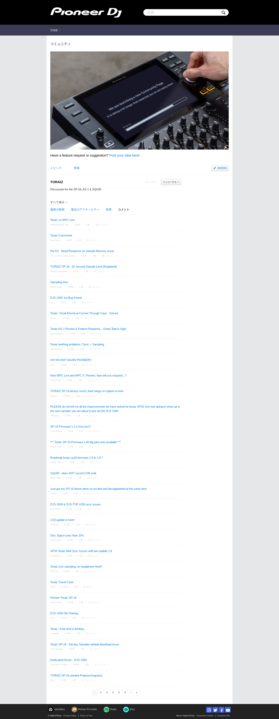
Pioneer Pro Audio (87, 709)
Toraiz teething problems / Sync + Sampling (77, 344)
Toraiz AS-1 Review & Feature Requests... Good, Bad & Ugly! (88, 328)
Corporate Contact (205, 715)
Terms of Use (86, 715)
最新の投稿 (57, 209)
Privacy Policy (69, 715)
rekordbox (59, 709)
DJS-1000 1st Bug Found (66, 297)
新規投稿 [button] (222, 168)
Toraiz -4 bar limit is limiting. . (68, 628)
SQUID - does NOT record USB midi (73, 473)
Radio (113, 709)
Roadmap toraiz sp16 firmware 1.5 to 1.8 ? (76, 457)
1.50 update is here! (62, 519)
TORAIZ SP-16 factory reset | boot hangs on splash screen (87, 391)
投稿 (77, 167)
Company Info (223, 715)
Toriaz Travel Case (61, 582)
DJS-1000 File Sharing (64, 613)
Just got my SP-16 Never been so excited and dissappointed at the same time (98, 488)
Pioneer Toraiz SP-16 (63, 597)
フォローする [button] (170, 182)
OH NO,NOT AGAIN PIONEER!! (70, 359)
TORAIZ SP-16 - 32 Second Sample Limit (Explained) (83, 266)
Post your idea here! (124, 155)
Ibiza (132, 709)
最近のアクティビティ (85, 209)
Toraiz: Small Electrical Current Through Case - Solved (84, 313)
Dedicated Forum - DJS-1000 (68, 660)
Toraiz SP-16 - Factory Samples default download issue (84, 644)
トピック (56, 167)
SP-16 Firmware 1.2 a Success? (70, 426)
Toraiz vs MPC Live (62, 219)
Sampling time (59, 282)
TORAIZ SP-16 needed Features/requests (76, 675)
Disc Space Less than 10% (67, 535)
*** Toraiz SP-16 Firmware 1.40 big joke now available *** (85, 442)
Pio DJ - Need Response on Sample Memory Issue (82, 251)
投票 (109, 209)
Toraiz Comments (61, 235)
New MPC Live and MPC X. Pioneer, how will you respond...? (88, 375)
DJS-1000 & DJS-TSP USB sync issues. (75, 504)
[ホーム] (86, 12)
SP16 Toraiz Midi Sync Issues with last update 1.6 (81, 551)
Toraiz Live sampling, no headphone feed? (76, 566)
